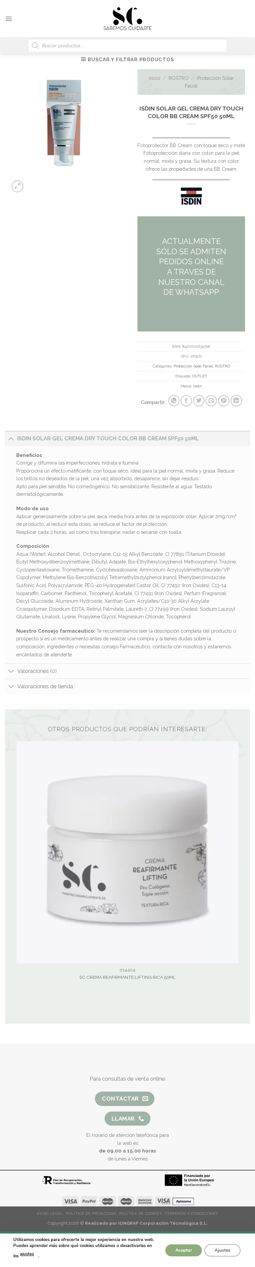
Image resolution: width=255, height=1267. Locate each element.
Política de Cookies (140, 1213)
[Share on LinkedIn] (236, 400)
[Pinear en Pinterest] (223, 400)
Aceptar (183, 1250)
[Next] (70, 183)
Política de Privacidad (91, 1213)
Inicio (154, 78)
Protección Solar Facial (193, 366)
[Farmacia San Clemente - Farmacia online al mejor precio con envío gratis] (128, 18)
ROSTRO (179, 78)
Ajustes (222, 1250)
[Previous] (53, 183)
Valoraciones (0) (37, 671)
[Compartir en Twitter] (199, 400)
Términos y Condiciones (191, 1213)
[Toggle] (11, 438)
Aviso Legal (50, 1213)
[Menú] (8, 19)
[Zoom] (18, 186)
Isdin (197, 386)
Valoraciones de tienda (45, 686)
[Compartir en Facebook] (186, 400)
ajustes (27, 1254)
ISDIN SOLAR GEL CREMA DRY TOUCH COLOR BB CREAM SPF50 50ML (108, 438)
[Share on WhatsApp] (174, 400)
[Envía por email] (211, 400)
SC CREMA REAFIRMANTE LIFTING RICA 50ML (127, 977)
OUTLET (199, 376)
